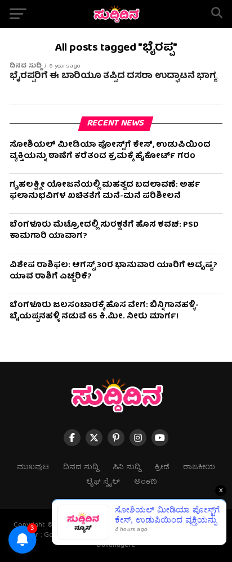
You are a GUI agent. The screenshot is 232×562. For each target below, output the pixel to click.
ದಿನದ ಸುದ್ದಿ (81, 467)
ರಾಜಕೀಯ (199, 467)
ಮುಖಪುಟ (33, 467)
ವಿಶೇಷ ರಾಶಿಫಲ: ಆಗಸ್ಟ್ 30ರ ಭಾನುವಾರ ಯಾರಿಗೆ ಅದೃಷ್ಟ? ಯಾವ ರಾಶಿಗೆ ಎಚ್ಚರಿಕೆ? (113, 271)
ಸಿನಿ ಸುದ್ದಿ (127, 467)
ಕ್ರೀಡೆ (162, 467)
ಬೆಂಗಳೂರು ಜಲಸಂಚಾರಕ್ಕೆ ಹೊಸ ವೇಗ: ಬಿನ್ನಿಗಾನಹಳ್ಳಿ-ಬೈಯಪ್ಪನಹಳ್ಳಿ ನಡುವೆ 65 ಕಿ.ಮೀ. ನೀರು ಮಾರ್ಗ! (104, 311)
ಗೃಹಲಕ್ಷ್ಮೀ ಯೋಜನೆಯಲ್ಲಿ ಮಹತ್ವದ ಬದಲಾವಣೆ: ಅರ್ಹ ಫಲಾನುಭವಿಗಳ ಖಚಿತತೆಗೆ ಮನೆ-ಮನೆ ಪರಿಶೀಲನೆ (105, 191)
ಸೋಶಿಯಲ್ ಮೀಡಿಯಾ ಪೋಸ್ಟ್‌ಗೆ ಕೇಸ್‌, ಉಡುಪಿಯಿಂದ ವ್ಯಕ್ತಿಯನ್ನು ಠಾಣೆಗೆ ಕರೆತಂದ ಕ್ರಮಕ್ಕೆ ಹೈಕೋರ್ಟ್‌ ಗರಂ (110, 151)
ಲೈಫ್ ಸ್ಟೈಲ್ (103, 482)
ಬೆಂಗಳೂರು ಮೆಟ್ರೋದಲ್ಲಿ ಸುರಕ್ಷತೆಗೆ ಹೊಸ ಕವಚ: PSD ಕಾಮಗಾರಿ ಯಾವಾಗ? (104, 231)
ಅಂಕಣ (145, 482)
